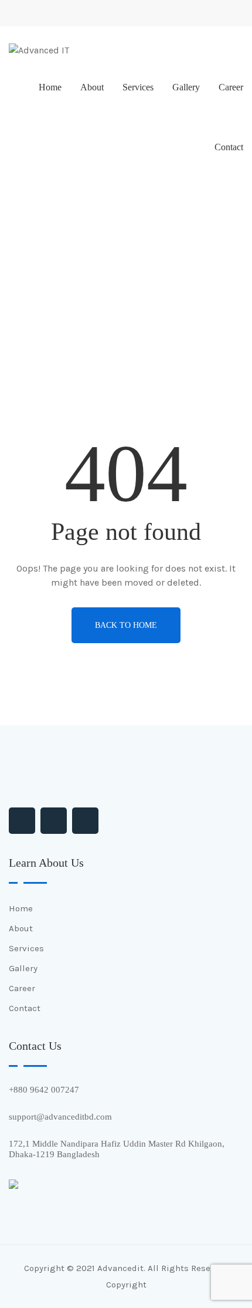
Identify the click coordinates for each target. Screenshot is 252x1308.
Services (138, 87)
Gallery (186, 87)
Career (231, 87)
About (92, 87)
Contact (228, 147)
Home (50, 87)
